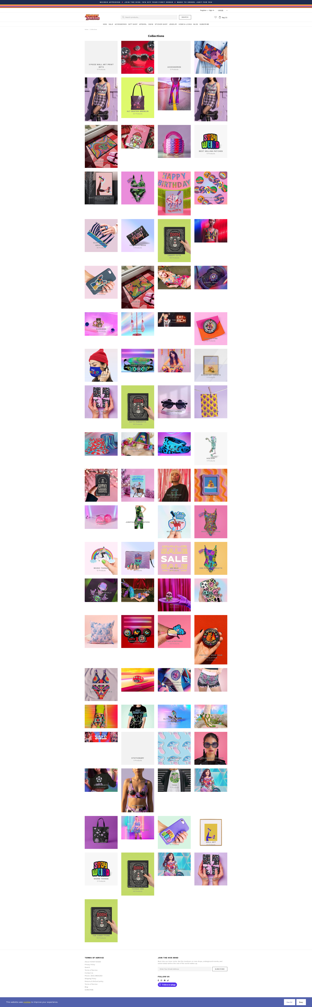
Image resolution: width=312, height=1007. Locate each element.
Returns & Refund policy (94, 981)
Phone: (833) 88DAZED (93, 976)
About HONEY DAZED (93, 962)
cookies (27, 1002)
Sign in (211, 10)
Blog (86, 987)
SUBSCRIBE (89, 990)
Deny (301, 1002)
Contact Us (89, 973)
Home (86, 29)
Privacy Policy (90, 964)
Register (203, 10)
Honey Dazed (92, 17)
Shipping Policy (90, 978)
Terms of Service (91, 970)
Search (185, 17)
